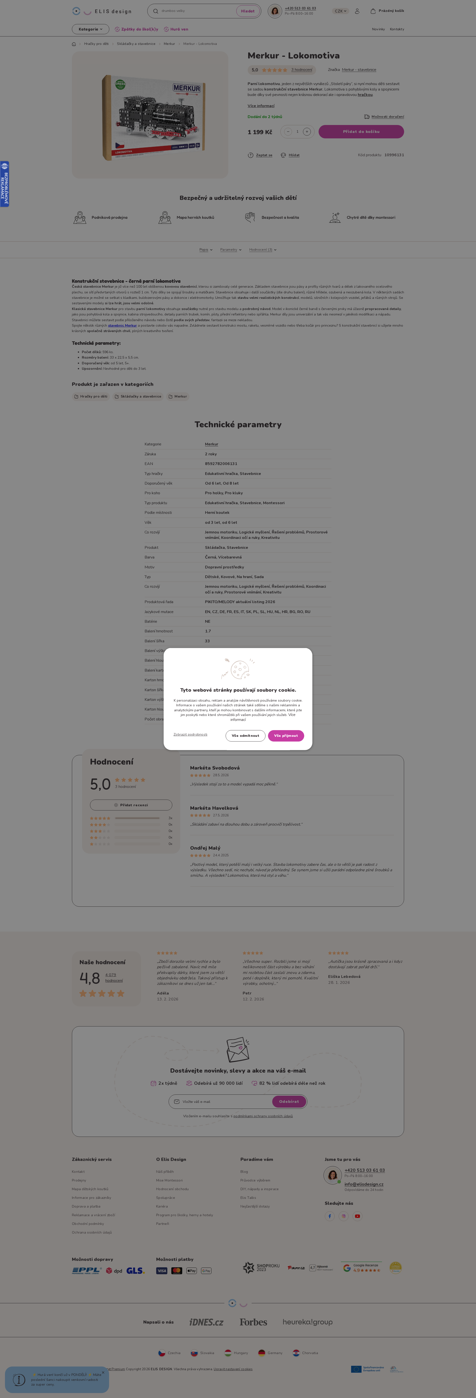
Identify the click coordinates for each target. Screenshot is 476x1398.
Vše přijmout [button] (286, 735)
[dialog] (238, 699)
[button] (191, 734)
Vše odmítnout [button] (245, 735)
